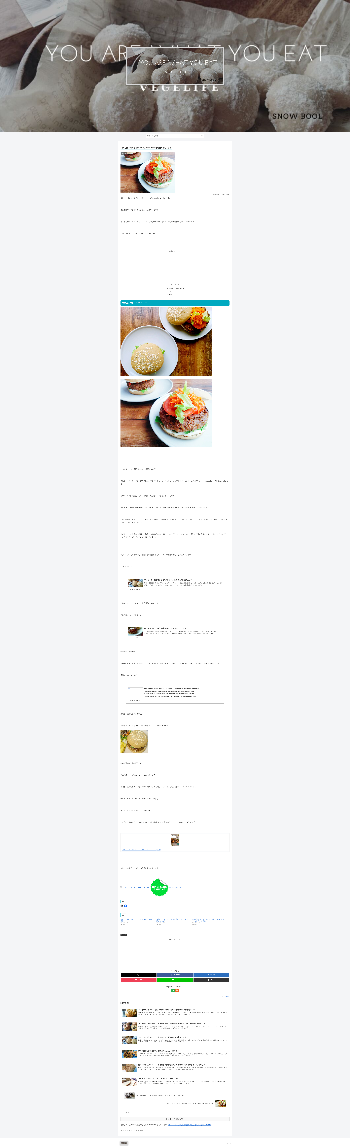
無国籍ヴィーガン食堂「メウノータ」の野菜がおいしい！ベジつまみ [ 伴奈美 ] (141, 850)
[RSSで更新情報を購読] (177, 990)
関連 (170, 294)
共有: (170, 291)
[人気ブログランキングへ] (159, 887)
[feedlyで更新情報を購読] (173, 990)
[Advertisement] (175, 265)
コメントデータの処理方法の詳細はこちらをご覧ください (189, 1125)
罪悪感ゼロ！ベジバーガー (175, 288)
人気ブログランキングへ (175, 887)
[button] (202, 136)
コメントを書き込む (175, 1119)
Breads (124, 935)
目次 (172, 284)
